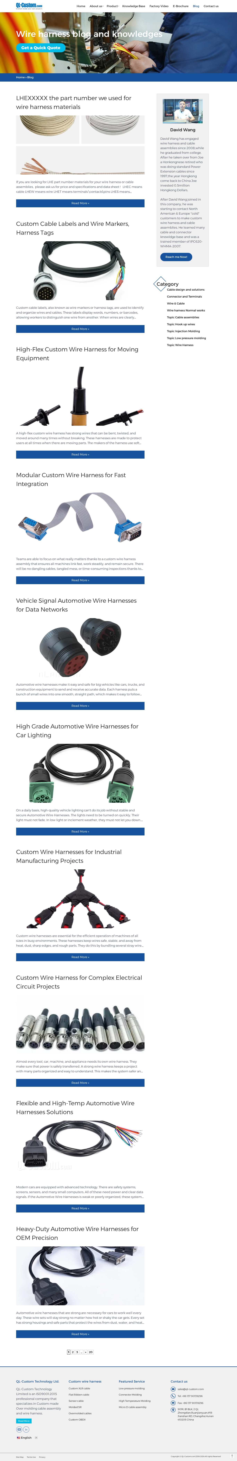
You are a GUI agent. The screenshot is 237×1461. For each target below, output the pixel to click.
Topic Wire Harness (180, 345)
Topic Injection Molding (183, 331)
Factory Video (159, 6)
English (26, 1437)
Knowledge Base (133, 6)
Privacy (42, 1457)
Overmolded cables (80, 1413)
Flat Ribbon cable (79, 1394)
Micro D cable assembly (132, 1407)
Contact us (211, 6)
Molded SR (75, 1407)
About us (96, 6)
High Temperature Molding (135, 1400)
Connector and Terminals (184, 296)
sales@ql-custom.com (191, 1389)
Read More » (80, 203)
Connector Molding (130, 1394)
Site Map (20, 1457)
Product (112, 6)
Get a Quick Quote (40, 47)
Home (81, 6)
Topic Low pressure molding (186, 338)
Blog (196, 6)
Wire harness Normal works (186, 310)
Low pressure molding (132, 1388)
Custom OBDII (77, 1419)
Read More (23, 1421)
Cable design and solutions (186, 289)
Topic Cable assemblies (183, 317)
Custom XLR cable (79, 1388)
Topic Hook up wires (181, 324)
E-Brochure (180, 6)
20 (90, 1352)
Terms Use (31, 1457)
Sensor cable (76, 1400)
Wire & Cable (176, 303)
